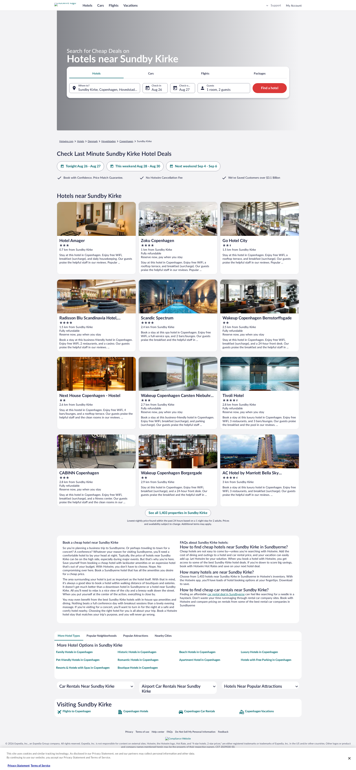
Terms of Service (40, 765)
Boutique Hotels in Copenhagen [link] (138, 667)
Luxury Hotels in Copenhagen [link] (259, 652)
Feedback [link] (223, 731)
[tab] (96, 73)
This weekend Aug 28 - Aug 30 (137, 166)
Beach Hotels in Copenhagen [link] (197, 652)
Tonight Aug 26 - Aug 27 (83, 166)
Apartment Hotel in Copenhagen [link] (199, 660)
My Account (294, 5)
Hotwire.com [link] (66, 141)
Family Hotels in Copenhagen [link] (74, 652)
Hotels (87, 5)
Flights (113, 5)
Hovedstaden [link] (108, 141)
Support (276, 5)
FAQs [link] (170, 731)
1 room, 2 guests (219, 89)
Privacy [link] (129, 731)
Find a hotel (269, 88)
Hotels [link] (80, 141)
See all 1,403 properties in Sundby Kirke (178, 513)
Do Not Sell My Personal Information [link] (195, 731)
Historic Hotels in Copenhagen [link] (137, 652)
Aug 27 (184, 89)
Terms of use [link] (142, 731)
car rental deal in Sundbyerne (226, 594)
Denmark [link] (93, 141)
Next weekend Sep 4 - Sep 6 (196, 166)
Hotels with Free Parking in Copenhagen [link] (266, 660)
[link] (87, 712)
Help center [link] (158, 731)
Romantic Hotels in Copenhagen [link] (138, 660)
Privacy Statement (19, 765)
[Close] (349, 758)
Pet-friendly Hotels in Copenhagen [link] (78, 660)
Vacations (130, 5)
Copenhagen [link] (126, 141)
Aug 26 (157, 89)
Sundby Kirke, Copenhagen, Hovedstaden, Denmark (109, 89)
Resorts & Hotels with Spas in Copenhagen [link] (83, 667)
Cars (100, 5)
